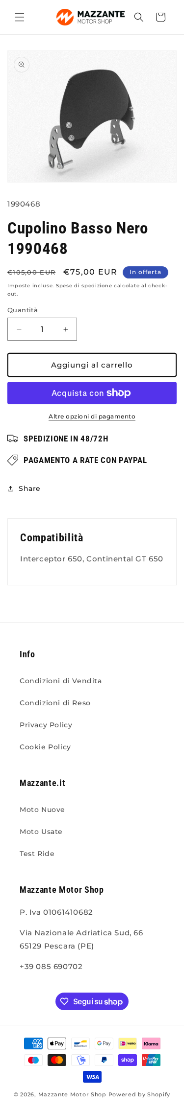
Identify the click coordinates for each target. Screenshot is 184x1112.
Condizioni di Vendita (61, 680)
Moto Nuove (42, 809)
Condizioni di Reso (55, 702)
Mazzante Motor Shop (73, 1094)
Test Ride (37, 853)
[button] (19, 17)
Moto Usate (41, 831)
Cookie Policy (45, 746)
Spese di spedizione (84, 285)
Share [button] (30, 488)
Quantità (22, 310)
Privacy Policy (46, 724)
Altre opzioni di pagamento (92, 416)
